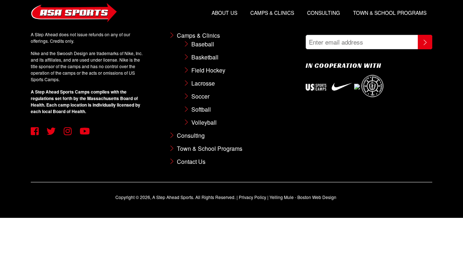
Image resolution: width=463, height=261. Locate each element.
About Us (224, 12)
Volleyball (204, 122)
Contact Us (191, 161)
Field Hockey (208, 70)
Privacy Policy (252, 197)
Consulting (323, 12)
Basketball (204, 57)
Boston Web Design (316, 197)
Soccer (200, 96)
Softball (201, 109)
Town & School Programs (389, 12)
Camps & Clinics (272, 12)
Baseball (202, 44)
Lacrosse (203, 83)
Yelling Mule (281, 197)
